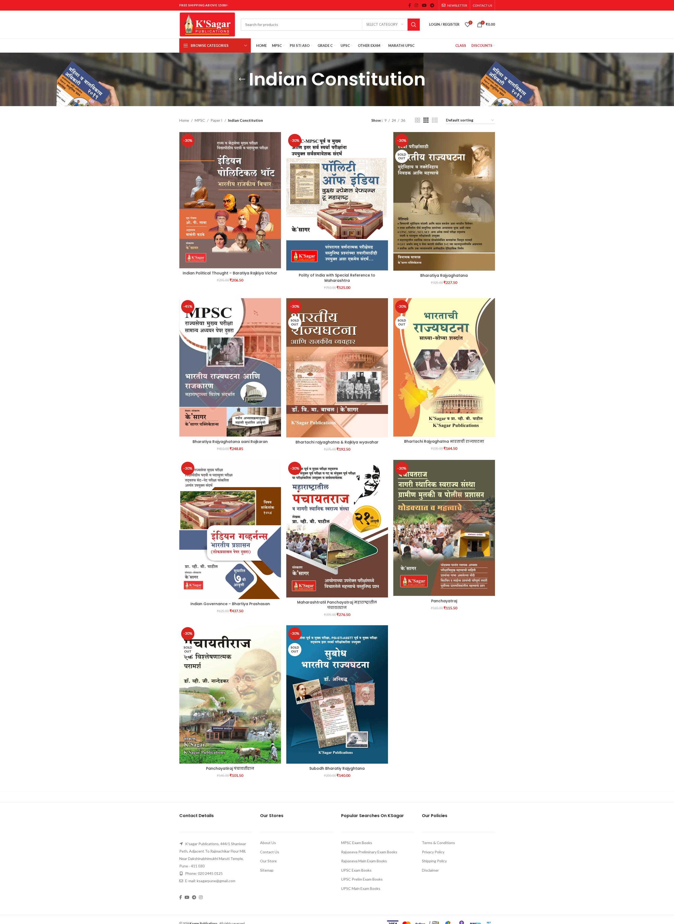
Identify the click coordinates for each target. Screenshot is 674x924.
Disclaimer (430, 870)
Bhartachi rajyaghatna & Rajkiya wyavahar (337, 442)
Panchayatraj (444, 601)
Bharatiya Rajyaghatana (444, 275)
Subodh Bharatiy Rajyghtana (337, 768)
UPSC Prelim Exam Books (362, 879)
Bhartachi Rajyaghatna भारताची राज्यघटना (444, 441)
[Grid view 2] (417, 120)
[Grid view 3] (425, 120)
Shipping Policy (434, 861)
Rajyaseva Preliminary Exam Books (369, 852)
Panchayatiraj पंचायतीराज (230, 768)
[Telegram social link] (432, 5)
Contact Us (269, 852)
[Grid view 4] (435, 120)
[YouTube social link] (424, 5)
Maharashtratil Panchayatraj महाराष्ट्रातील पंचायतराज (337, 605)
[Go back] (242, 79)
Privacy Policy (433, 852)
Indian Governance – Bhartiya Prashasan (230, 603)
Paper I (216, 120)
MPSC (200, 120)
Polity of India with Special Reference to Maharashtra (337, 278)
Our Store (268, 861)
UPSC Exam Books (356, 870)
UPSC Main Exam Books (360, 888)
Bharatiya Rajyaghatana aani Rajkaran (230, 441)
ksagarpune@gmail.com (216, 880)
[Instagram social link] (416, 5)
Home (184, 120)
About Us (268, 842)
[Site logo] (207, 24)
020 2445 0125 (210, 873)
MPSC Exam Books (356, 842)
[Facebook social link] (410, 5)
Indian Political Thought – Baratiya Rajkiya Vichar (230, 273)
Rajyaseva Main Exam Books (364, 861)
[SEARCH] (414, 25)
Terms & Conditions (438, 842)
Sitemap (267, 870)
